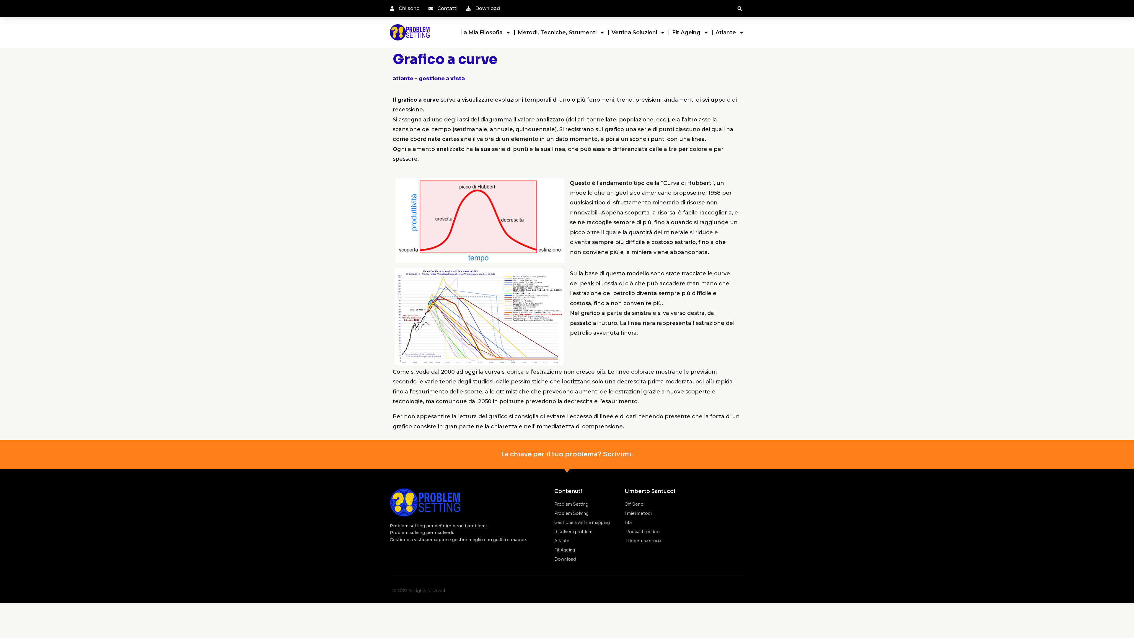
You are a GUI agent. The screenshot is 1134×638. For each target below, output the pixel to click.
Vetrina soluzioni (634, 32)
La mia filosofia (481, 32)
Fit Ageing (686, 32)
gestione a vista (442, 78)
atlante (404, 78)
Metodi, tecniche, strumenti (557, 32)
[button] (739, 8)
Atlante (726, 32)
